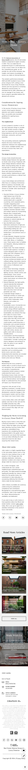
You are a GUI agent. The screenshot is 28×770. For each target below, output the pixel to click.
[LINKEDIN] (12, 739)
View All (14, 618)
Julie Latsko (19, 504)
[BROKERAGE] (24, 739)
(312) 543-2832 (9, 688)
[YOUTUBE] (16, 739)
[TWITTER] (20, 739)
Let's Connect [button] (14, 656)
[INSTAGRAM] (7, 739)
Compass (15, 707)
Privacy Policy (20, 758)
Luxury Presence (14, 750)
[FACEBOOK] (3, 739)
